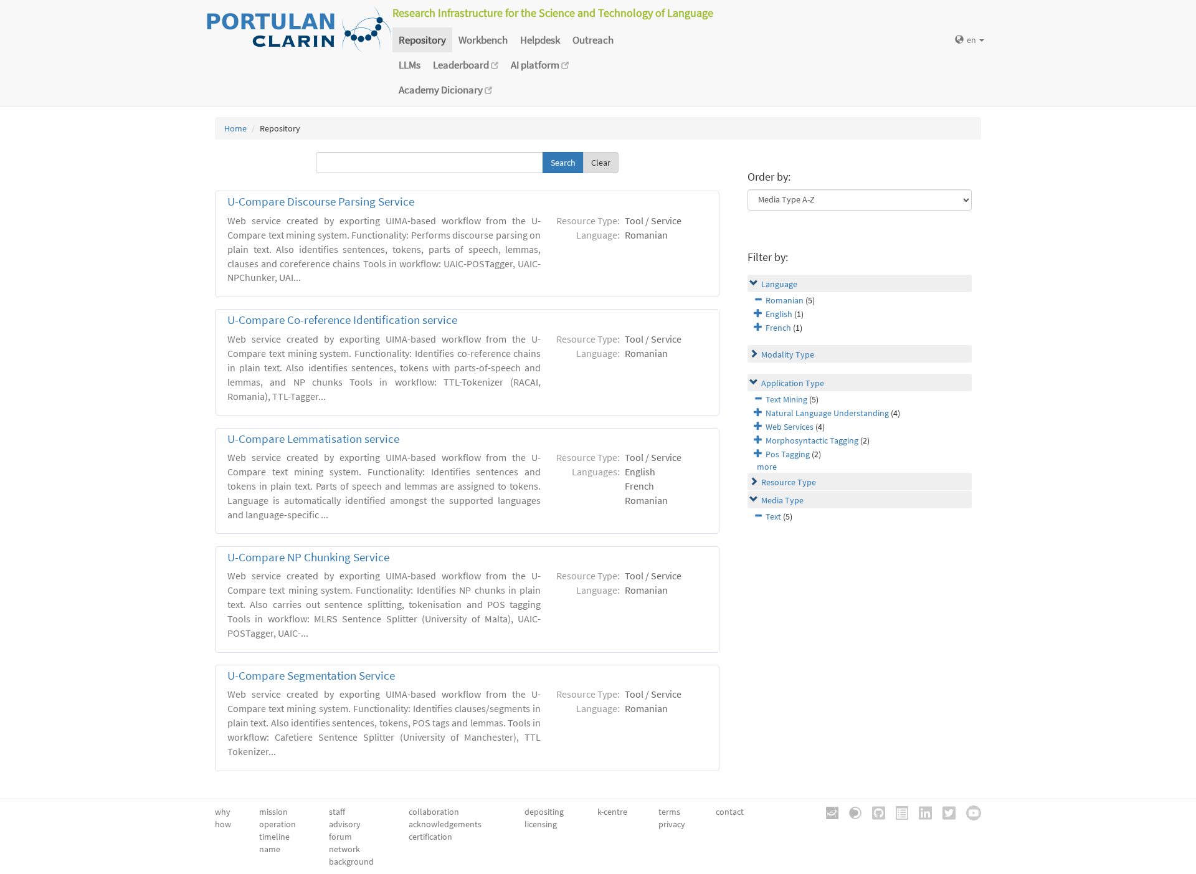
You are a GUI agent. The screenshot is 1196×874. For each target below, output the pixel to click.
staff (337, 811)
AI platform (536, 65)
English (779, 314)
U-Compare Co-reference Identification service (342, 320)
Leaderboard (462, 65)
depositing (544, 811)
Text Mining (786, 399)
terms (669, 811)
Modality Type (787, 354)
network (344, 849)
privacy (671, 824)
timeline (274, 836)
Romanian (785, 300)
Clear (600, 162)
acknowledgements (445, 824)
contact (730, 811)
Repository (422, 40)
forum (340, 836)
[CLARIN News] (897, 812)
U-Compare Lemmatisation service (313, 439)
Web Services (790, 426)
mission (273, 811)
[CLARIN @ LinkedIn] (921, 812)
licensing (540, 824)
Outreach (593, 40)
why (222, 811)
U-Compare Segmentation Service (311, 675)
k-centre (612, 811)
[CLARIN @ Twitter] (945, 812)
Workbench (483, 40)
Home (235, 128)
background (351, 861)
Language (779, 284)
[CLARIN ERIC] (827, 812)
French (778, 327)
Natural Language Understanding (827, 413)
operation (277, 824)
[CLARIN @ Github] (874, 812)
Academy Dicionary (442, 90)
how (223, 824)
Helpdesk (540, 40)
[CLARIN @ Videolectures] (850, 812)
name (269, 849)
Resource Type (788, 482)
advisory (345, 824)
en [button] (972, 39)
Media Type (782, 500)
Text (773, 516)
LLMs (409, 65)
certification (430, 836)
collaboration (434, 811)
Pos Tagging (788, 454)
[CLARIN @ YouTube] (969, 812)
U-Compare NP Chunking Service (308, 557)
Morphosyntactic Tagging (812, 440)
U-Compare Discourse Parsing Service (320, 201)
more (767, 466)
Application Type (792, 383)
